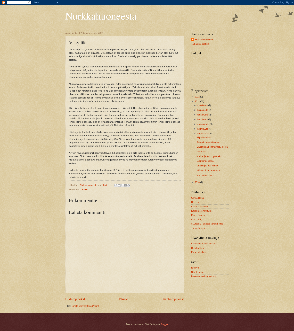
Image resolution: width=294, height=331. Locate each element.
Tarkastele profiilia (200, 44)
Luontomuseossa (205, 161)
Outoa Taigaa (197, 219)
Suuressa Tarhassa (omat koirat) (207, 223)
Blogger (164, 324)
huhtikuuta (202, 119)
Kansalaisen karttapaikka (203, 243)
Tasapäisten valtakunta (208, 142)
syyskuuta (202, 105)
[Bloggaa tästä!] (119, 185)
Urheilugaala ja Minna (207, 165)
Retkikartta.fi (197, 248)
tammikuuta (203, 133)
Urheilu (84, 189)
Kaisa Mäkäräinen (200, 206)
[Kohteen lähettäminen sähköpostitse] (115, 185)
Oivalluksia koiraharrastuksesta (212, 147)
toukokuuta (203, 114)
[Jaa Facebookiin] (125, 185)
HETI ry (195, 202)
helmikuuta (203, 129)
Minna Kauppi (198, 215)
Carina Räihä (197, 198)
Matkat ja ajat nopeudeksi (209, 156)
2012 (197, 96)
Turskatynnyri (198, 228)
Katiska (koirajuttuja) (201, 211)
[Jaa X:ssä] (122, 185)
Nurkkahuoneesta (101, 15)
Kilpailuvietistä (204, 137)
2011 (197, 101)
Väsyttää (201, 151)
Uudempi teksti (75, 299)
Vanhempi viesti (173, 299)
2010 (197, 182)
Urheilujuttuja (197, 272)
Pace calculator (199, 252)
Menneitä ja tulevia (206, 175)
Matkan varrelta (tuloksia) (203, 276)
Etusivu (124, 299)
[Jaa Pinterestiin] (128, 185)
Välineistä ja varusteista (208, 170)
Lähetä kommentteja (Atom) (85, 306)
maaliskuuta (203, 124)
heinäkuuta (203, 110)
